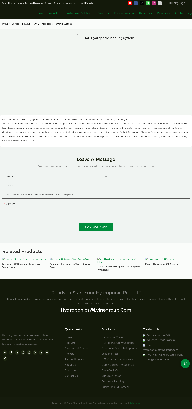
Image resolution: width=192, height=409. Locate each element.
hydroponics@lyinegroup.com (96, 310)
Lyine (5, 23)
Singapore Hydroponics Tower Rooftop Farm (70, 266)
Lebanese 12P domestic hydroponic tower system (21, 266)
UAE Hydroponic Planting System (53, 23)
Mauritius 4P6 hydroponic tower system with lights (119, 268)
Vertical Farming (21, 23)
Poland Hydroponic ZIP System (161, 264)
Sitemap (135, 402)
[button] (191, 13)
